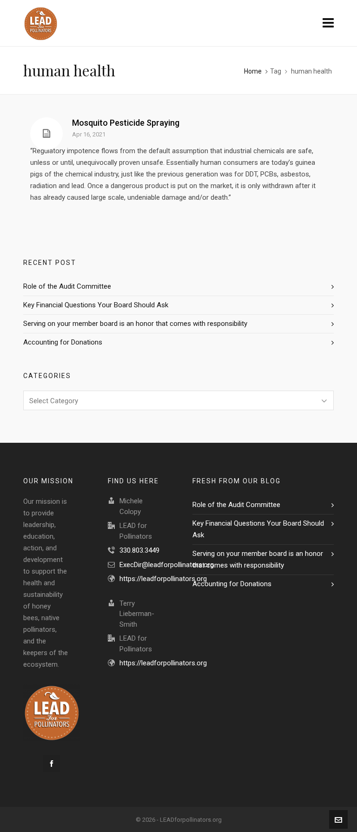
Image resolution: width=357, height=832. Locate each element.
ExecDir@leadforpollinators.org (166, 565)
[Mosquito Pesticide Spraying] (46, 133)
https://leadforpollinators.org (163, 579)
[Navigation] (328, 23)
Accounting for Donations (62, 342)
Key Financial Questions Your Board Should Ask (95, 305)
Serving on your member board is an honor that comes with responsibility (135, 323)
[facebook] (51, 763)
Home (253, 71)
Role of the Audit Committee (67, 286)
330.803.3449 (139, 550)
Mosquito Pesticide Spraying (125, 123)
